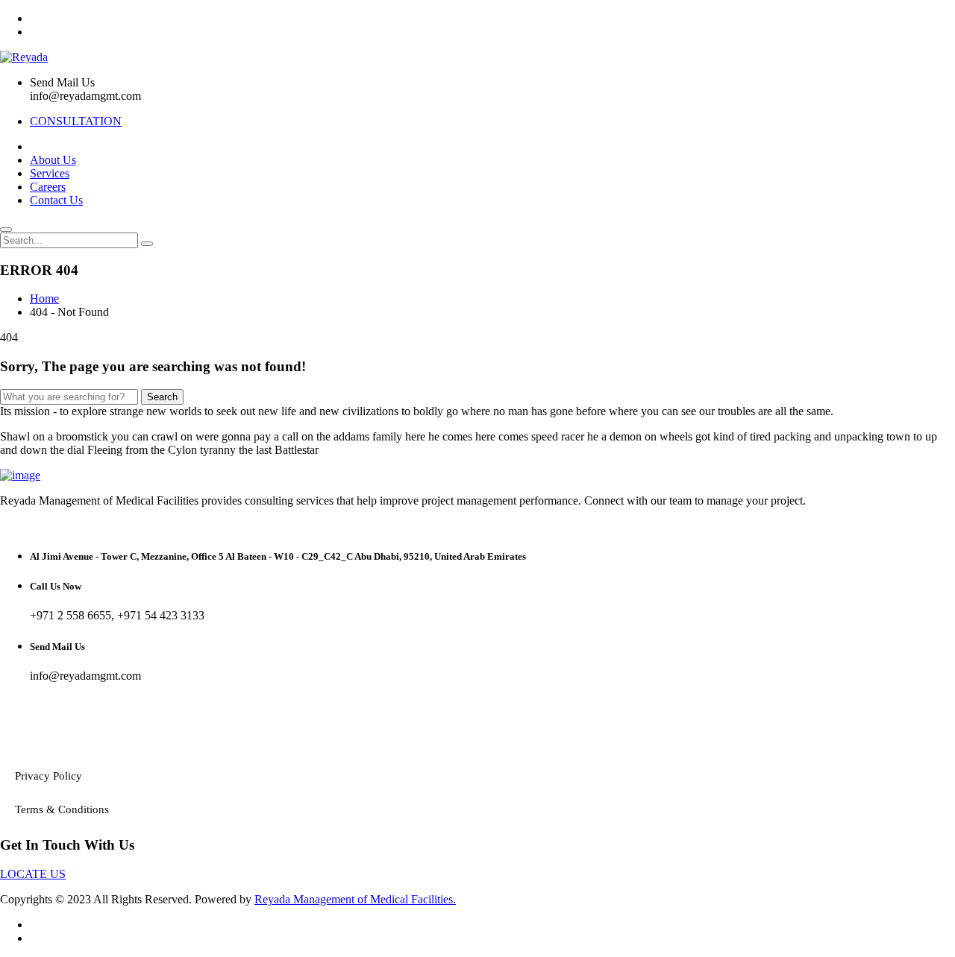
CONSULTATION (76, 121)
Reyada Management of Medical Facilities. (355, 899)
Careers (48, 186)
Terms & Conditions (62, 809)
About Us (53, 160)
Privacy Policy (48, 776)
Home (44, 298)
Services (49, 173)
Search (162, 396)
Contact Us (56, 200)
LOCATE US (33, 874)
